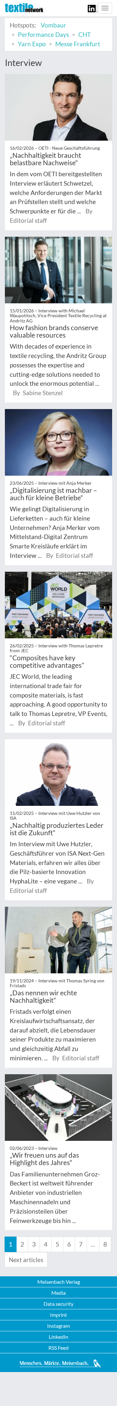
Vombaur (53, 25)
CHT (84, 34)
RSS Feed (58, 1348)
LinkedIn (58, 1337)
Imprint (58, 1315)
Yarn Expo (32, 44)
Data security (58, 1304)
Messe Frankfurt (77, 44)
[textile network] (24, 7)
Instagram (58, 1326)
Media (58, 1293)
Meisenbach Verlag (58, 1282)
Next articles (26, 1259)
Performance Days (43, 34)
